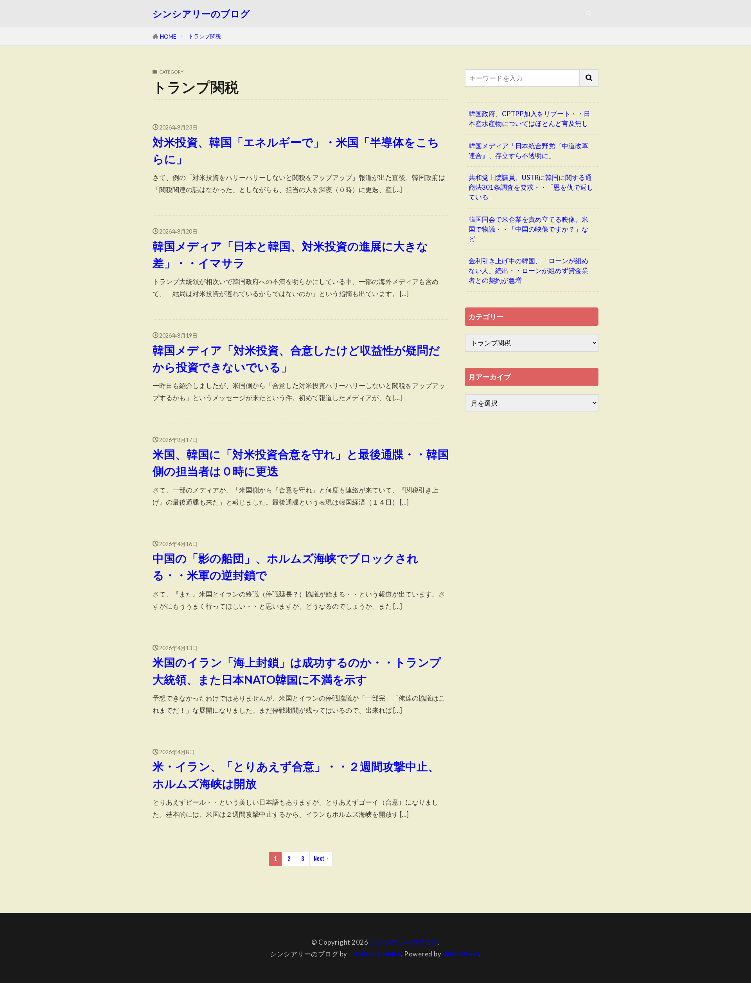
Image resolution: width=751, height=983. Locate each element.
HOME (168, 36)
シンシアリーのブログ (201, 13)
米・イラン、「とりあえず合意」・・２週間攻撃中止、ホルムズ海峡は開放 (296, 775)
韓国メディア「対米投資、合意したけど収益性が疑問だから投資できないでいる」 (296, 358)
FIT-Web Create (375, 954)
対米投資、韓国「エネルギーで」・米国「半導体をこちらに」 (296, 150)
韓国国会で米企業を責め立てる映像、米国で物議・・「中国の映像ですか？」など (528, 229)
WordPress (461, 954)
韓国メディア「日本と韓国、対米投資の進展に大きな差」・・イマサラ (290, 254)
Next (319, 859)
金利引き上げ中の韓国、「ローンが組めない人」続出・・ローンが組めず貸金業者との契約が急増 (528, 270)
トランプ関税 (204, 36)
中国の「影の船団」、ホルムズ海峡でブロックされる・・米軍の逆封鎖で (286, 567)
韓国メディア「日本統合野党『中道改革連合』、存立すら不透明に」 (528, 151)
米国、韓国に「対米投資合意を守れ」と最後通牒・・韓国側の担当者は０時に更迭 (301, 462)
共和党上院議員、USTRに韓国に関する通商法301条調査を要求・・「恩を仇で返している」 (531, 187)
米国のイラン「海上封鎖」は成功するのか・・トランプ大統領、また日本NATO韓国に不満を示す (297, 671)
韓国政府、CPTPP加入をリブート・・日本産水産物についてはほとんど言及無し (529, 119)
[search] (589, 78)
